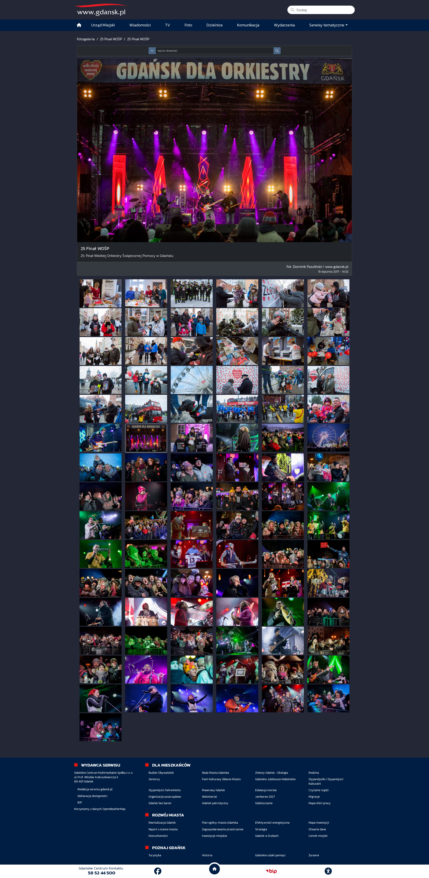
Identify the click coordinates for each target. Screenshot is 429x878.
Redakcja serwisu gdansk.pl (95, 789)
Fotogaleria (86, 39)
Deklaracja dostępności (92, 796)
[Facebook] (157, 871)
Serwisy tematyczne (326, 25)
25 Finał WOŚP (111, 39)
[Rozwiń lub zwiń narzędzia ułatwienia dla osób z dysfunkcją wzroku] (328, 871)
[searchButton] (277, 50)
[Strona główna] (79, 25)
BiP (80, 802)
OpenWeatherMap (114, 809)
